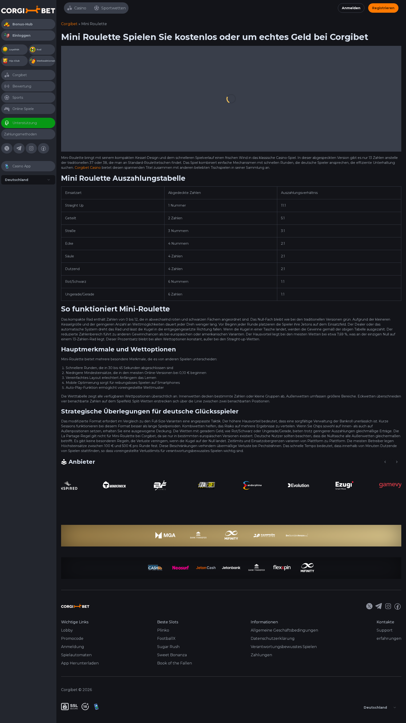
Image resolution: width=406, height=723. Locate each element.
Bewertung (21, 86)
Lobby (67, 630)
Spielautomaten (76, 655)
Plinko (163, 630)
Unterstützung (24, 123)
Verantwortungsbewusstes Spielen (284, 646)
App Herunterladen (80, 663)
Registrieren (383, 8)
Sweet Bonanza (172, 655)
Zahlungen (261, 655)
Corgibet (19, 75)
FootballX (166, 638)
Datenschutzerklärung (273, 638)
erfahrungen (389, 638)
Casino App (21, 166)
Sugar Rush (168, 646)
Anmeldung (72, 646)
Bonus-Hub (22, 24)
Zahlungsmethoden (20, 134)
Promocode (72, 638)
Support (385, 630)
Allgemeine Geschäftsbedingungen (284, 630)
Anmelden (351, 8)
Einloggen (21, 35)
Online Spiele (23, 109)
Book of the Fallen (174, 663)
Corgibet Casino (88, 167)
